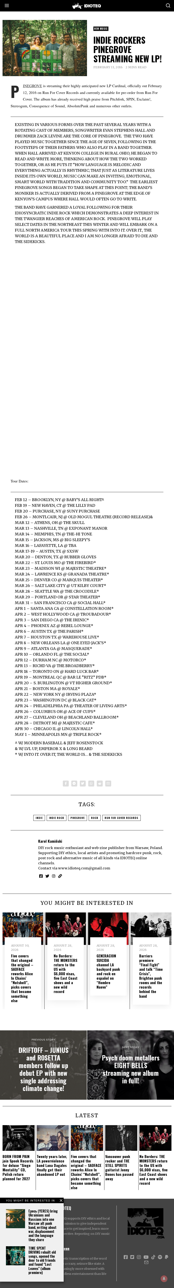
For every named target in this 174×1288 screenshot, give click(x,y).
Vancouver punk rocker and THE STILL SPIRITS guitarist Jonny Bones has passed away (119, 1168)
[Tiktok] (153, 1257)
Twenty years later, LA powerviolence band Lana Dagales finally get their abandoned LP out (52, 1165)
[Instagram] (53, 876)
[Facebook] (66, 783)
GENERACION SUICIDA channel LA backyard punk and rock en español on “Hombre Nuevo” (108, 971)
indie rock (56, 818)
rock (94, 818)
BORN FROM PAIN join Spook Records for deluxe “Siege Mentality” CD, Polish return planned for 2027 (18, 1168)
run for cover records (121, 818)
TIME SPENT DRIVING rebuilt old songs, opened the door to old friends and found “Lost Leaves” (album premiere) (42, 1260)
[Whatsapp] (91, 783)
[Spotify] (160, 1257)
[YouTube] (146, 1257)
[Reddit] (100, 783)
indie (39, 818)
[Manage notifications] (164, 1278)
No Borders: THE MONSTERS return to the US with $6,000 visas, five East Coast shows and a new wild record (65, 973)
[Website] (60, 876)
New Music (101, 28)
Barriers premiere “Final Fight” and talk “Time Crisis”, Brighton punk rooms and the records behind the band (151, 976)
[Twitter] (83, 783)
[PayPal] (166, 1257)
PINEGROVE (32, 85)
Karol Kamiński (50, 841)
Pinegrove (77, 818)
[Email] (108, 783)
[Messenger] (74, 783)
